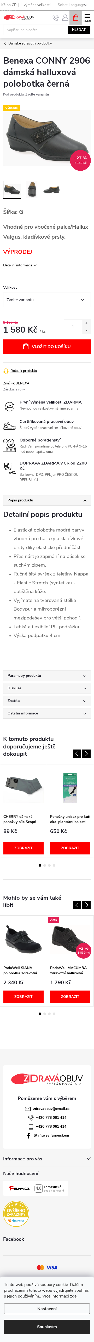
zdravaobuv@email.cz (51, 1108)
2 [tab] (44, 865)
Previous (77, 754)
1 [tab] (40, 865)
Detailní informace (17, 265)
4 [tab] (54, 865)
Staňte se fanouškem (51, 1135)
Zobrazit (23, 848)
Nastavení (47, 1309)
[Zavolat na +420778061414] (55, 17)
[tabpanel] (23, 811)
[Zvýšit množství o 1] (86, 323)
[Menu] (87, 17)
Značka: (16, 383)
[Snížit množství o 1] (86, 330)
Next (86, 754)
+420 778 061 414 (51, 1117)
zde (73, 1296)
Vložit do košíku (51, 347)
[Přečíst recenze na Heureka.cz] (16, 1214)
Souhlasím (47, 1327)
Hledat (79, 29)
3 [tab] (49, 865)
